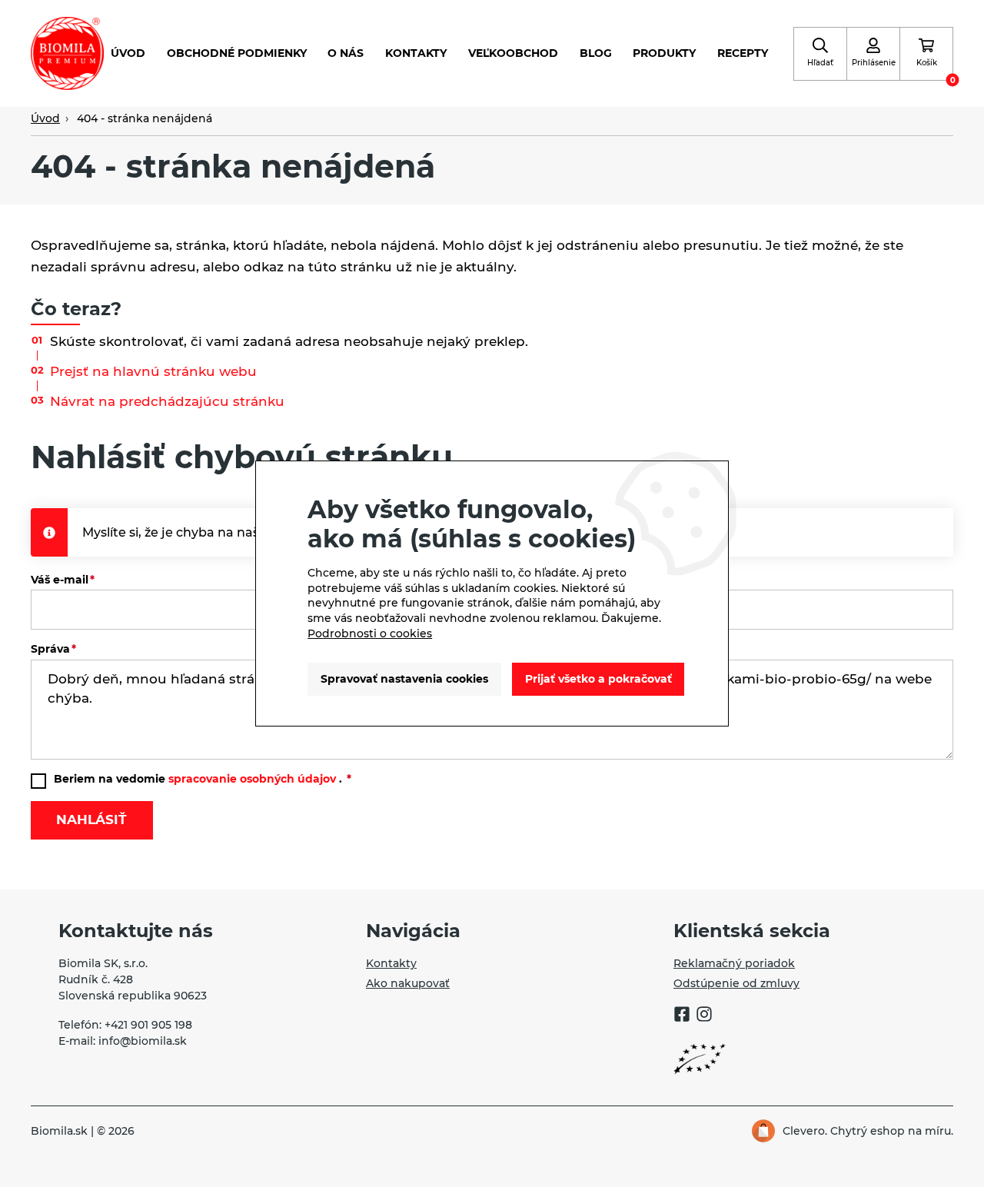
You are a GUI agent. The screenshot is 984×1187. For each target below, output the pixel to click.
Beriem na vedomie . (199, 779)
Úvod (128, 53)
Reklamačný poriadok (734, 963)
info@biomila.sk (142, 1041)
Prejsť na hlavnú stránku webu (153, 371)
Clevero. (805, 1131)
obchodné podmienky (237, 53)
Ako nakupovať (408, 983)
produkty (664, 53)
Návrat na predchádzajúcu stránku (167, 401)
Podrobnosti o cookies (370, 633)
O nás (345, 53)
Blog (596, 53)
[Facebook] (681, 1016)
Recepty (742, 53)
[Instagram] (704, 1016)
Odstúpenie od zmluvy (736, 983)
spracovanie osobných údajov (252, 779)
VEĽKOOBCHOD (513, 53)
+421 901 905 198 (148, 1025)
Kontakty (416, 53)
